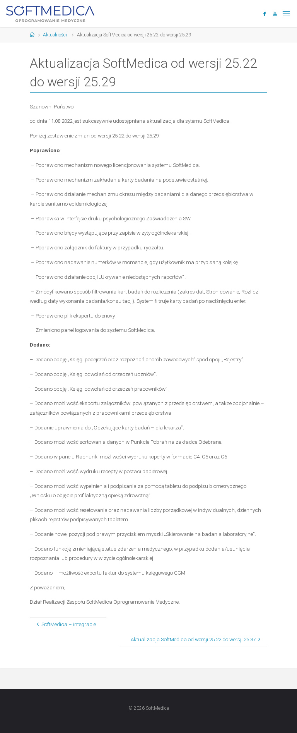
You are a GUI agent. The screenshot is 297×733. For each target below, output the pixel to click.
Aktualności (55, 35)
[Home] (32, 35)
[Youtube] (275, 14)
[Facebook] (265, 14)
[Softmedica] (50, 13)
